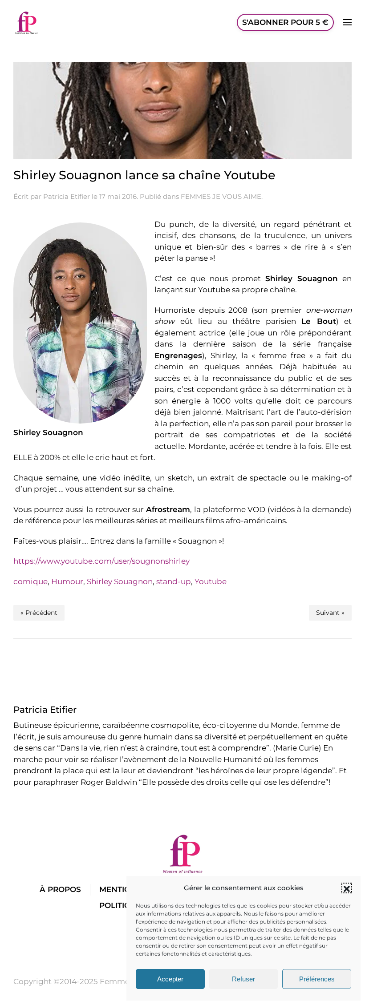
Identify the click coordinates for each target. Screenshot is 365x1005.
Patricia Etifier (66, 196)
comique (30, 581)
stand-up (173, 581)
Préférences (317, 979)
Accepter (170, 979)
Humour (67, 581)
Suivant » (330, 613)
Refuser (243, 979)
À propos (60, 889)
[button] (346, 888)
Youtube (211, 581)
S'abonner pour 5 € (285, 22)
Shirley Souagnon (120, 581)
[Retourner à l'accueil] (26, 22)
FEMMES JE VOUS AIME (221, 196)
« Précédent (38, 613)
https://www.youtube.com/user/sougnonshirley (101, 561)
